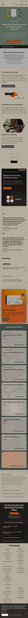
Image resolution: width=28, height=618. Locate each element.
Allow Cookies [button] (5, 614)
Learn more (4, 612)
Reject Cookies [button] (11, 614)
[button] (18, 615)
